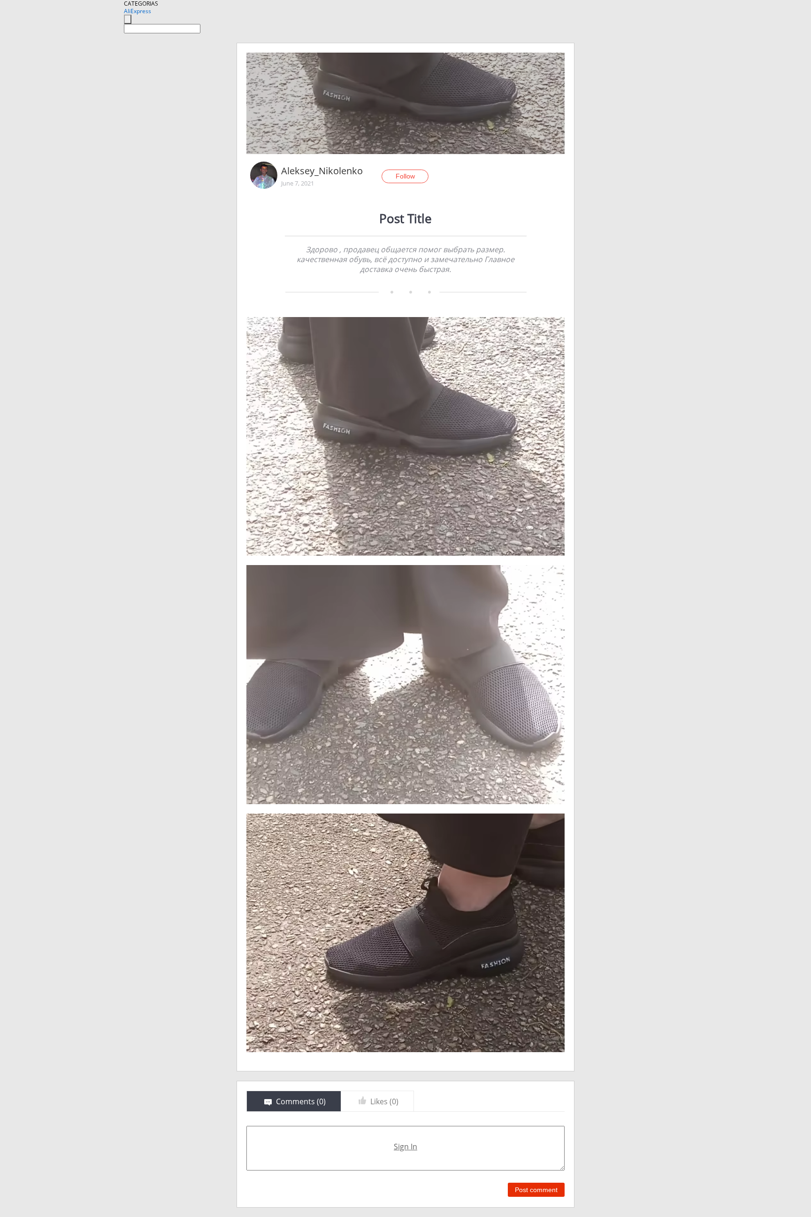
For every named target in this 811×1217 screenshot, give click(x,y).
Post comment (536, 1190)
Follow (405, 176)
